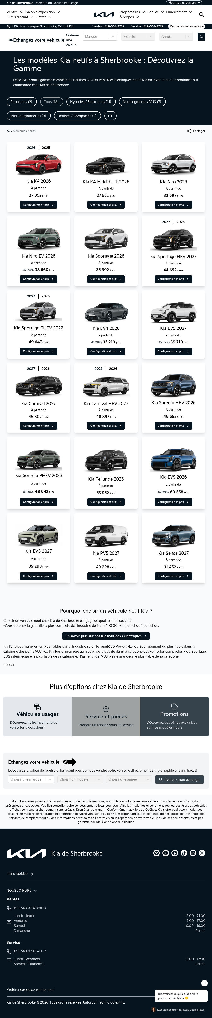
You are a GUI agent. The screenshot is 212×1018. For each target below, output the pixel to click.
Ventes (12, 12)
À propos (127, 17)
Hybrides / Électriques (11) (90, 101)
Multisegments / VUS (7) (142, 101)
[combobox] (85, 36)
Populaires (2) (21, 101)
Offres (41, 17)
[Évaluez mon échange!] (201, 37)
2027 (166, 221)
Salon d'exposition (40, 12)
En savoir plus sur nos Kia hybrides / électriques (103, 636)
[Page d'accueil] (26, 853)
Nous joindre (19, 890)
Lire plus (8, 665)
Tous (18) (51, 101)
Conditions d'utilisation (118, 822)
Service (153, 12)
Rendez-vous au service (187, 26)
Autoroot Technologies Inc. (104, 1002)
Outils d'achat (17, 17)
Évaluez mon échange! (182, 779)
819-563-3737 (114, 26)
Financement (176, 12)
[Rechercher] (201, 14)
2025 (46, 147)
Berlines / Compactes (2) (77, 115)
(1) (110, 115)
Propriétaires (130, 12)
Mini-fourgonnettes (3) (28, 115)
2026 (31, 147)
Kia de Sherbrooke (20, 3)
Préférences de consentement (30, 989)
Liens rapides (17, 873)
